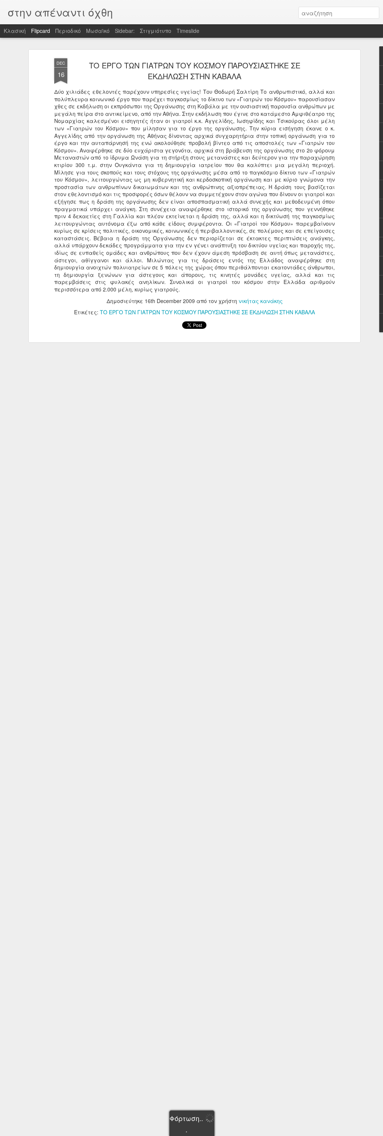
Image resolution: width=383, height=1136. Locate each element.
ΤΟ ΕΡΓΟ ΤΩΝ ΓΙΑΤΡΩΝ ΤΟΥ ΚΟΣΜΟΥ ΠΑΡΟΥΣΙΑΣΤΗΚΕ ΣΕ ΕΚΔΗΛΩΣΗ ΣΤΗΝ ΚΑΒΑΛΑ (194, 70)
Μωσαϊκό (98, 30)
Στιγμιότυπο (155, 30)
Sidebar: (125, 30)
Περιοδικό (68, 30)
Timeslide (188, 30)
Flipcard (40, 30)
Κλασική (15, 30)
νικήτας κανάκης (261, 301)
